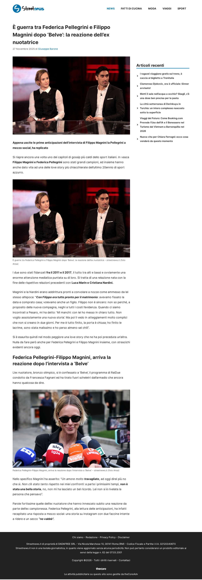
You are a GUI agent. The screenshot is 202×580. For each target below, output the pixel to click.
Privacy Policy (108, 537)
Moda (152, 8)
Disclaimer (124, 537)
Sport (182, 8)
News (111, 8)
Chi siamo (77, 537)
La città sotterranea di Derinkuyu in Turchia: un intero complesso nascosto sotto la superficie (162, 108)
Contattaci (124, 560)
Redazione (92, 537)
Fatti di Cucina (131, 8)
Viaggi (167, 8)
